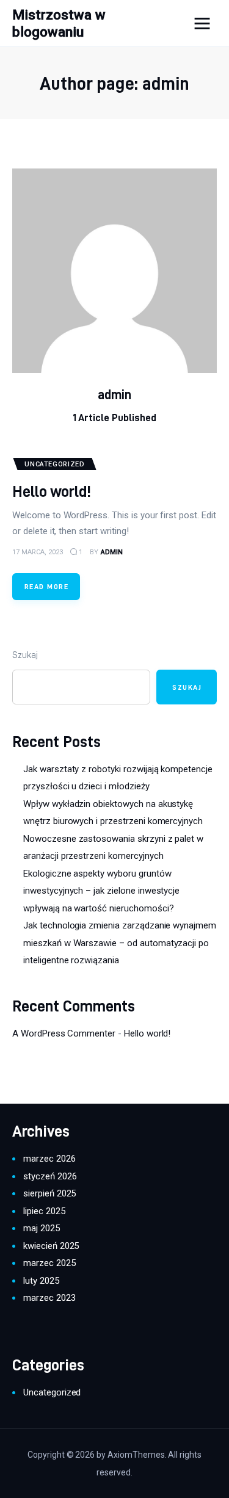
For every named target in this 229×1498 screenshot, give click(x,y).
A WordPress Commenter (63, 1033)
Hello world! (51, 491)
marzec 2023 (49, 1297)
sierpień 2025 (49, 1193)
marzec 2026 (49, 1158)
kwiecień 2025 (51, 1245)
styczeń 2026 (49, 1176)
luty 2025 (41, 1280)
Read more (46, 586)
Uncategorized (52, 1392)
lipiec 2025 (44, 1211)
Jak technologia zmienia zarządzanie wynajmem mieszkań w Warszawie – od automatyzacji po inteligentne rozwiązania (119, 943)
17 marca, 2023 (37, 552)
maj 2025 (41, 1228)
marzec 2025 (49, 1262)
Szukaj (25, 655)
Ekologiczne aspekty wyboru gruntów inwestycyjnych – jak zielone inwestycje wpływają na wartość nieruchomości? (101, 891)
